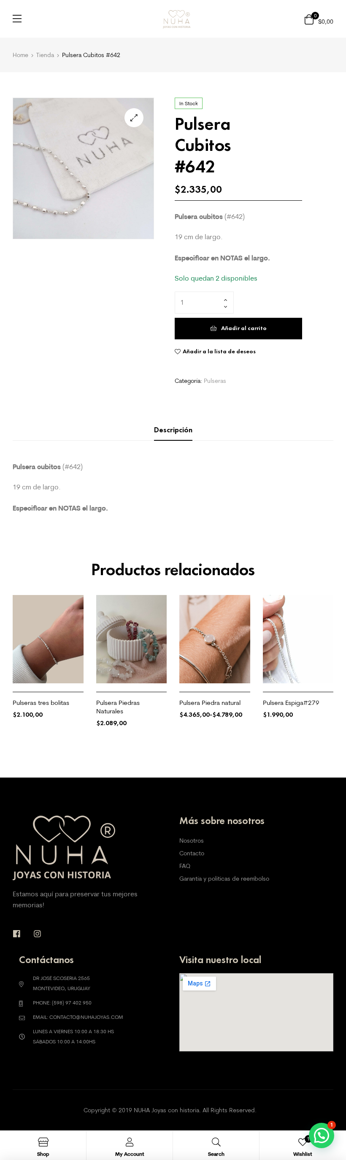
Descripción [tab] (173, 429)
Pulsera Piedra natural (210, 703)
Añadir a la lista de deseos (219, 351)
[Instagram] (37, 934)
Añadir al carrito (244, 328)
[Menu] (17, 19)
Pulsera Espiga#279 (291, 703)
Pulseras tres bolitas (41, 703)
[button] (133, 117)
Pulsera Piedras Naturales (118, 707)
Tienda (45, 55)
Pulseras (215, 381)
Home (20, 55)
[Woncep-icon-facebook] (17, 934)
